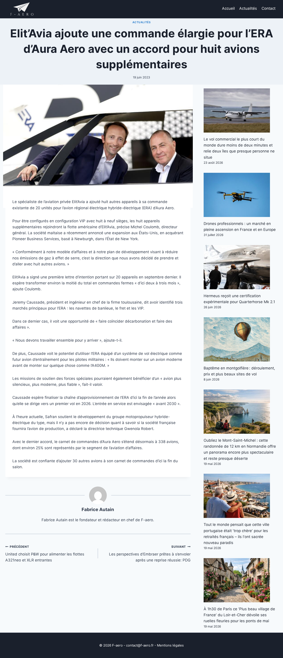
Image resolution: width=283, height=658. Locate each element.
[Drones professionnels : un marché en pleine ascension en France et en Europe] (241, 195)
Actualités (248, 8)
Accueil (228, 8)
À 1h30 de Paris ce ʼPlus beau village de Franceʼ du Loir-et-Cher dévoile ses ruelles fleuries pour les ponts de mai (239, 615)
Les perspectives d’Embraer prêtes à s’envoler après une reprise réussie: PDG (150, 554)
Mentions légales (170, 645)
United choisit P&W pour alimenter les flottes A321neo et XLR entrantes (44, 554)
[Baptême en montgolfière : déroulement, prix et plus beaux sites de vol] (241, 339)
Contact (268, 8)
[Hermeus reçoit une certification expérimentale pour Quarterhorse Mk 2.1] (241, 267)
